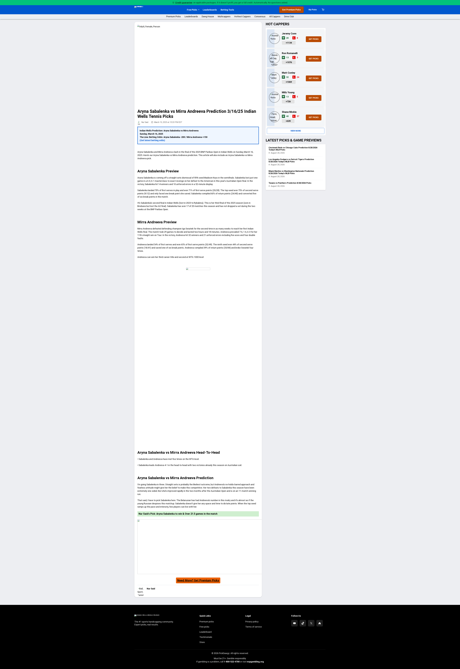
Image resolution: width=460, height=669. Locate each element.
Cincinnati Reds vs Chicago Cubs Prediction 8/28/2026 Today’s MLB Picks (293, 148)
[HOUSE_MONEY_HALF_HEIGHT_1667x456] (237, 573)
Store (202, 642)
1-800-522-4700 (232, 661)
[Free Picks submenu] (198, 9)
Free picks (204, 626)
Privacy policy (252, 621)
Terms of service (253, 626)
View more (295, 131)
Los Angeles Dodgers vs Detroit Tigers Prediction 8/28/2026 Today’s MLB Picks (291, 160)
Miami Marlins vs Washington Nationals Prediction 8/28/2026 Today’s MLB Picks (291, 172)
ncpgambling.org (255, 661)
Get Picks (314, 39)
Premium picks (206, 621)
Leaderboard (205, 632)
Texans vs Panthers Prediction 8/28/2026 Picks (290, 183)
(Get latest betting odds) (152, 140)
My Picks (313, 10)
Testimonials (205, 637)
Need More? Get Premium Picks (198, 580)
